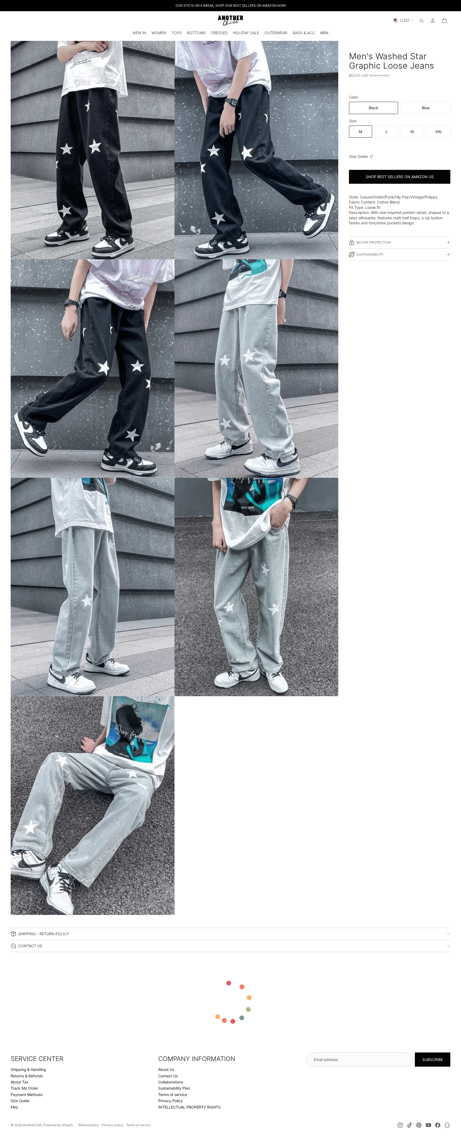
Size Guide (359, 156)
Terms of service (172, 1094)
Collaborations (170, 1082)
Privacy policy (112, 1125)
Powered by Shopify (58, 1125)
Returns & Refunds (27, 1076)
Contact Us (168, 1076)
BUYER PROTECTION (373, 242)
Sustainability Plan (174, 1088)
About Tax (20, 1082)
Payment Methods (26, 1094)
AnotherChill (32, 1125)
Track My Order (24, 1088)
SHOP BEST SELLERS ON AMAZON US (400, 176)
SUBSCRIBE (432, 1059)
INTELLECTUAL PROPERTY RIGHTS (189, 1107)
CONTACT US (30, 946)
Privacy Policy (170, 1100)
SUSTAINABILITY (370, 254)
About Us (166, 1069)
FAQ (14, 1107)
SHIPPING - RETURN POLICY (43, 933)
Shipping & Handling (28, 1069)
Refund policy (88, 1125)
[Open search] (421, 20)
